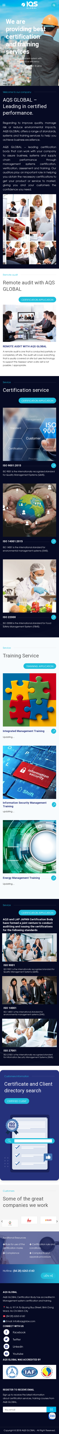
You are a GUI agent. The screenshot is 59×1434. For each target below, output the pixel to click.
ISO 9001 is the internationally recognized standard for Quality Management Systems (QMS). (29, 970)
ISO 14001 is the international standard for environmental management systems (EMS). (24, 1012)
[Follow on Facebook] (30, 1332)
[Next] (56, 1221)
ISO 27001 (10, 1050)
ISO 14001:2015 (13, 541)
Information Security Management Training (25, 804)
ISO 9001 (9, 965)
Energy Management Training (21, 877)
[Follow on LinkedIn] (30, 1346)
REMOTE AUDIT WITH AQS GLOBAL (25, 346)
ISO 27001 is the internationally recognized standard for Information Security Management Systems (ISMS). (29, 1055)
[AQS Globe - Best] (29, 5)
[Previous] (2, 1221)
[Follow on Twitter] (30, 1339)
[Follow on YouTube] (30, 1353)
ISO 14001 (10, 1008)
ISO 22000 (9, 617)
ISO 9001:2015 (12, 465)
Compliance (12, 1252)
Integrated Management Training (23, 731)
